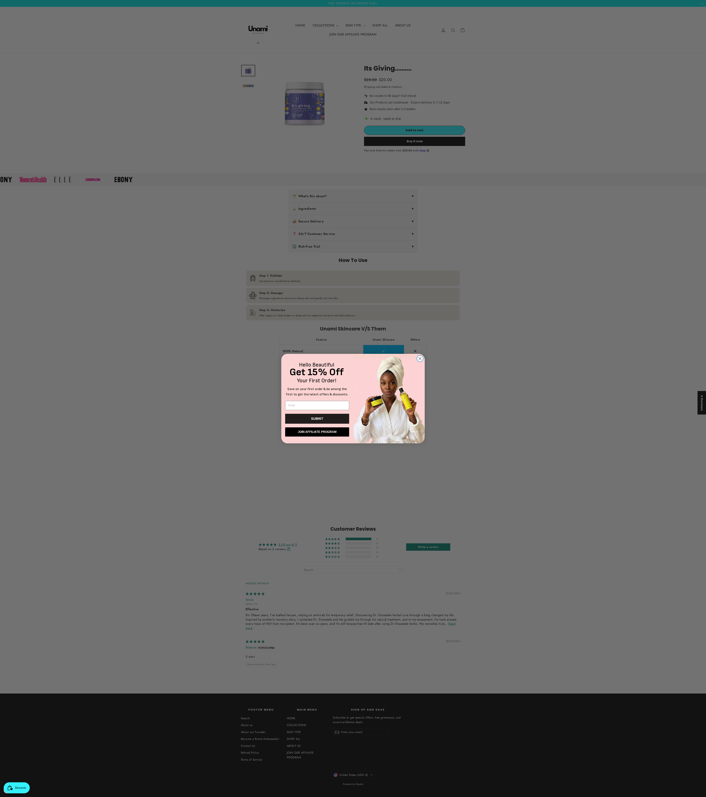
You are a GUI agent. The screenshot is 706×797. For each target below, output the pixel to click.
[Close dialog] (420, 358)
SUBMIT (317, 419)
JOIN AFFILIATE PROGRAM (317, 431)
